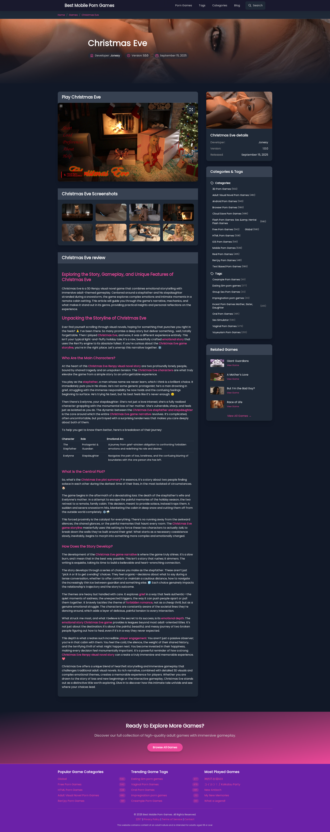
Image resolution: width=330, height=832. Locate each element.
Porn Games (183, 5)
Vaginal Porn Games (227, 326)
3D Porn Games (224, 189)
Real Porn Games (225, 254)
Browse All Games (165, 747)
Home (61, 15)
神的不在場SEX (213, 779)
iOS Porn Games (225, 241)
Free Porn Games (225, 229)
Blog (237, 5)
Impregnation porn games (231, 298)
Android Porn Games (227, 201)
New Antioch (212, 790)
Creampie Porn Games (229, 279)
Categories (219, 5)
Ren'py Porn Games (227, 260)
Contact (189, 819)
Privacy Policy (152, 819)
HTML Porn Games (226, 235)
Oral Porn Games (225, 314)
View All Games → (239, 416)
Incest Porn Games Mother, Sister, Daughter (239, 305)
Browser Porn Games (228, 207)
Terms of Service (172, 819)
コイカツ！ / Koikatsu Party (222, 784)
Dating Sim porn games (229, 285)
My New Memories (216, 795)
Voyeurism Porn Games (229, 332)
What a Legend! (215, 801)
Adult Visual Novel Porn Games (233, 195)
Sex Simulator (223, 320)
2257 (138, 819)
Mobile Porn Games (227, 248)
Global (252, 229)
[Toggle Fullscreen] (191, 110)
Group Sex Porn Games (229, 292)
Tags (202, 5)
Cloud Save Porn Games (230, 213)
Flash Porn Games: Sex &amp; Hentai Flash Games (239, 221)
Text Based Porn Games (230, 266)
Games (73, 15)
